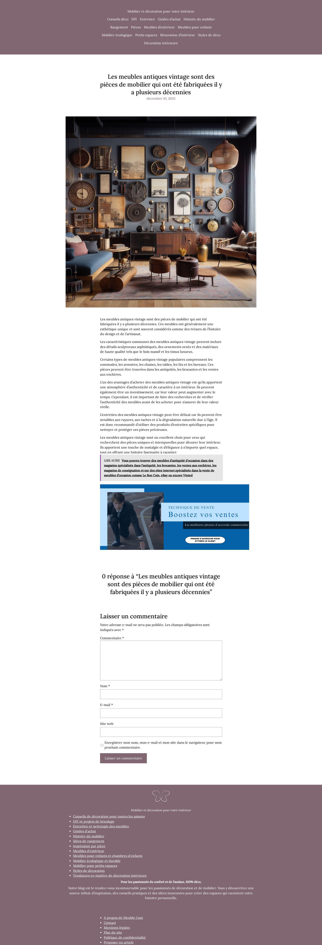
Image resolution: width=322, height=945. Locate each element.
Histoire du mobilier (88, 836)
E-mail (106, 705)
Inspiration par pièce (89, 846)
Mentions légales (117, 927)
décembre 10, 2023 (161, 98)
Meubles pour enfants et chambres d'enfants (107, 856)
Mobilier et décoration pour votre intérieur (161, 11)
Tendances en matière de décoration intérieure (110, 875)
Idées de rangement (88, 841)
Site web (106, 723)
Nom (105, 686)
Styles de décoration (89, 871)
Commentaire (112, 638)
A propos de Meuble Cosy (123, 918)
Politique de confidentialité (125, 937)
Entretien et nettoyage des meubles (101, 826)
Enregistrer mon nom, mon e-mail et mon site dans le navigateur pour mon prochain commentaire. (163, 744)
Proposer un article (119, 942)
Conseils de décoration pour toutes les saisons (109, 816)
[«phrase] (174, 548)
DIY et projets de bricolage (93, 821)
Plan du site (113, 932)
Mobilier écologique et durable (97, 861)
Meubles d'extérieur (88, 851)
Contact (110, 923)
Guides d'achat (84, 831)
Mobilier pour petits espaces (95, 865)
